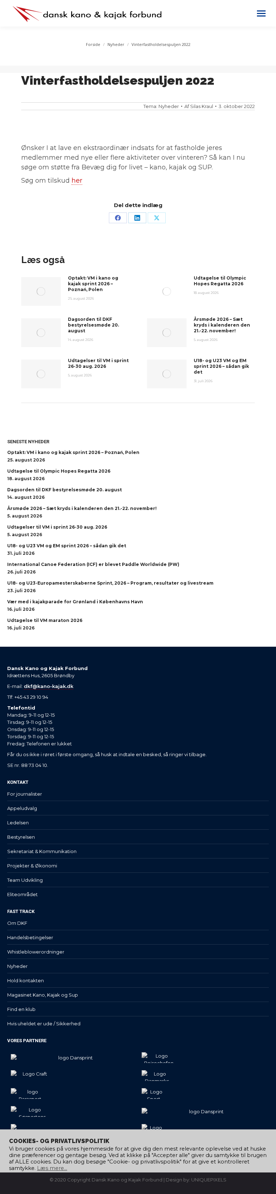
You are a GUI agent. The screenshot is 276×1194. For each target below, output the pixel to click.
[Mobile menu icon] (261, 13)
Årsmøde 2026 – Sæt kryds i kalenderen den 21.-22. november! (222, 325)
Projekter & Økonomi (32, 865)
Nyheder (168, 106)
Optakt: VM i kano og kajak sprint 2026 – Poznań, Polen (93, 283)
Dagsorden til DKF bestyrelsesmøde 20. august (93, 325)
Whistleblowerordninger (35, 952)
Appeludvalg (22, 808)
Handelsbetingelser (30, 937)
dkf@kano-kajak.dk (48, 686)
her (77, 180)
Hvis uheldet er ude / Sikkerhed (43, 1023)
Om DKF (17, 923)
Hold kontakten (25, 980)
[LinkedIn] (137, 217)
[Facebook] (118, 217)
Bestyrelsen (21, 837)
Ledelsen (18, 822)
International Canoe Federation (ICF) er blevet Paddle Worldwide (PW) (93, 564)
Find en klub (21, 1009)
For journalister (24, 794)
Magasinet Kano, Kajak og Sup (42, 995)
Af (198, 106)
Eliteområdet (22, 894)
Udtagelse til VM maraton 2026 (44, 620)
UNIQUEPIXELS (208, 1180)
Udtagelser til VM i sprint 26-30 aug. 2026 (98, 363)
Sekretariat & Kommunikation (42, 851)
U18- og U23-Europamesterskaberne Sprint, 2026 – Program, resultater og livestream (110, 583)
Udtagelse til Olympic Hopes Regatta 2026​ (220, 280)
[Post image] (41, 291)
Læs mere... (52, 1168)
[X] (157, 217)
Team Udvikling (25, 880)
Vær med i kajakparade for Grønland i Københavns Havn (75, 601)
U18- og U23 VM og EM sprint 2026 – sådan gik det (221, 366)
